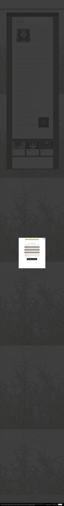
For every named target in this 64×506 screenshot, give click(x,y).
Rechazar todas (55, 504)
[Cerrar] (62, 504)
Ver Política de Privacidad (31, 504)
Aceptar (60, 504)
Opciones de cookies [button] (48, 504)
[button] (44, 239)
